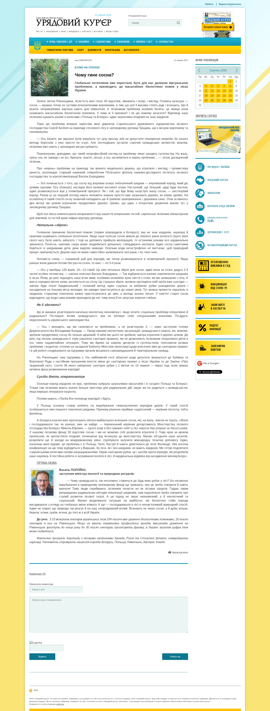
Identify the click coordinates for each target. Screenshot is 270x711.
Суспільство (166, 41)
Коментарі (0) (37, 573)
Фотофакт (98, 32)
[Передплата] (218, 152)
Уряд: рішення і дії (60, 41)
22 (230, 95)
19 (212, 95)
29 (230, 100)
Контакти (86, 32)
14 (224, 90)
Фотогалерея (131, 50)
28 (224, 100)
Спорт (80, 50)
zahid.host (60, 704)
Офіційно (83, 41)
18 (206, 95)
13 (218, 90)
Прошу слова (112, 32)
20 (218, 95)
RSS (36, 690)
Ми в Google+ (211, 363)
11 (206, 90)
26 (212, 100)
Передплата (74, 32)
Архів (63, 32)
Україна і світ (144, 41)
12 (212, 90)
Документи (94, 50)
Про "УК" (39, 32)
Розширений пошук (138, 16)
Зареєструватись (230, 4)
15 (230, 90)
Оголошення (52, 32)
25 (206, 100)
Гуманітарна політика (60, 50)
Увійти (209, 4)
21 (224, 95)
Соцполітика (103, 41)
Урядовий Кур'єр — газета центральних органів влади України (73, 18)
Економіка (123, 41)
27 (218, 100)
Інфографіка (112, 50)
